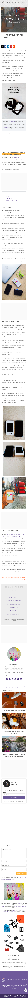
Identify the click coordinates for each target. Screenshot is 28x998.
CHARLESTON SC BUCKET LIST (13, 600)
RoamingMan (12, 121)
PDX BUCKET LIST (13, 597)
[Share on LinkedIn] (8, 46)
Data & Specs (9, 198)
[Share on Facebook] (5, 46)
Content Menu (6, 193)
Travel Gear (4, 42)
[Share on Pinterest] (11, 46)
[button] (4, 9)
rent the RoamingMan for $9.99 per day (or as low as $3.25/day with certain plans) (13, 536)
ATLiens (19, 903)
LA (14, 907)
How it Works (9, 196)
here (21, 565)
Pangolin (15, 996)
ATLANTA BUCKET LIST (14, 594)
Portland (19, 906)
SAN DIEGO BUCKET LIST (13, 614)
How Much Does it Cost (11, 200)
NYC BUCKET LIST (13, 610)
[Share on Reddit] (14, 46)
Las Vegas (16, 985)
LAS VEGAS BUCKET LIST (13, 604)
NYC (15, 906)
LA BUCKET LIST (14, 607)
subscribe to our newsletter (9, 911)
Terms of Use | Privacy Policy (23, 996)
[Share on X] (2, 46)
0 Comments (11, 42)
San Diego (24, 906)
